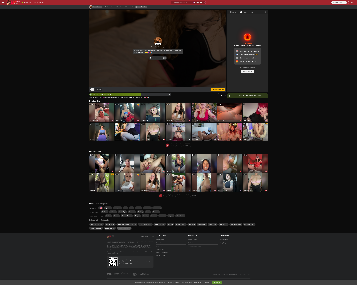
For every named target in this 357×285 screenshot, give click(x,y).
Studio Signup (192, 243)
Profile (107, 7)
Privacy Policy (160, 239)
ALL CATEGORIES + (124, 228)
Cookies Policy (160, 249)
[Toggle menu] (3, 2)
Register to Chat (247, 71)
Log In (351, 2)
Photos (123, 7)
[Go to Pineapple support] (135, 274)
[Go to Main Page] (13, 2)
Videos (114, 7)
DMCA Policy (159, 246)
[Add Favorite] (92, 89)
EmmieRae (93, 204)
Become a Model (192, 239)
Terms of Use (159, 243)
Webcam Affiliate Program (195, 246)
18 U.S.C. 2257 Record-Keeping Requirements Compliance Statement (231, 274)
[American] (100, 207)
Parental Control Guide (162, 252)
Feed (131, 7)
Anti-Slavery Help (160, 255)
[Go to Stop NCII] (143, 274)
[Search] (191, 2)
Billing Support (224, 243)
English (146, 236)
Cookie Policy (197, 282)
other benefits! (250, 67)
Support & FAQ (224, 239)
